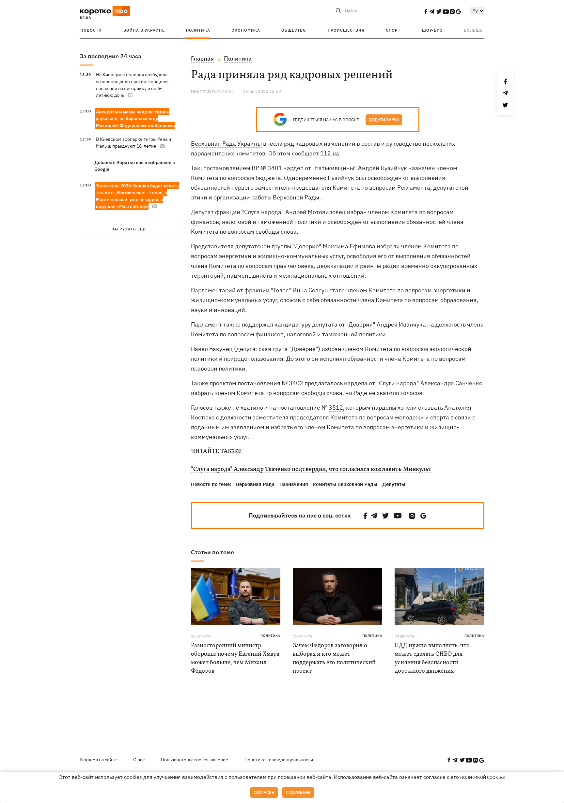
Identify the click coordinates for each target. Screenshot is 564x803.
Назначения (293, 484)
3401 (275, 168)
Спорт (393, 30)
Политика (198, 30)
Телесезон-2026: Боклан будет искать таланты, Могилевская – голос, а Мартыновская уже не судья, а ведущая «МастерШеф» (137, 196)
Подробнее (298, 792)
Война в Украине (144, 30)
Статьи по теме (212, 552)
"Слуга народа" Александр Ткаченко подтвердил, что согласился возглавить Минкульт (311, 470)
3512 (336, 407)
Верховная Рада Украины (226, 143)
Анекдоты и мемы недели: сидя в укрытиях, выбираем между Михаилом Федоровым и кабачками (135, 118)
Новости (91, 30)
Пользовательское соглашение (194, 760)
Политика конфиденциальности (278, 760)
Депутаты (393, 484)
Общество (293, 30)
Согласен (264, 792)
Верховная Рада (255, 484)
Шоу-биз (432, 30)
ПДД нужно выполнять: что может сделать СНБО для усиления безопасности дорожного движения (432, 658)
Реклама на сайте (98, 760)
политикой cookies (482, 777)
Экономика (246, 30)
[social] (425, 11)
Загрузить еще (129, 228)
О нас (139, 760)
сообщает (305, 153)
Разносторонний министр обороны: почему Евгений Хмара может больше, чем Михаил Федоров (235, 658)
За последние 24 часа (110, 56)
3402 (296, 383)
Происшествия (346, 30)
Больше (473, 30)
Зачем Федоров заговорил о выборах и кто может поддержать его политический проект (334, 658)
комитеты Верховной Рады (345, 484)
